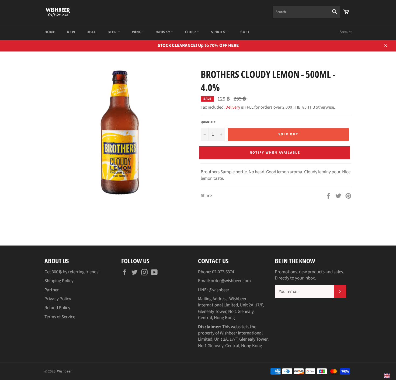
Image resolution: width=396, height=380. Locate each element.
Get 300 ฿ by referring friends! (72, 272)
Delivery (232, 107)
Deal (91, 32)
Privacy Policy (57, 299)
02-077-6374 (223, 272)
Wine (137, 32)
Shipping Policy (59, 281)
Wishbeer (64, 371)
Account (346, 31)
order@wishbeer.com (231, 281)
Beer (112, 32)
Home (49, 32)
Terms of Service (59, 317)
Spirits (218, 32)
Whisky (163, 32)
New (71, 32)
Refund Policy (57, 308)
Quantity (208, 122)
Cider (191, 32)
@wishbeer (219, 290)
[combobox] (306, 12)
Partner (51, 290)
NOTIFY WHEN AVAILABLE (275, 152)
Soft (245, 32)
